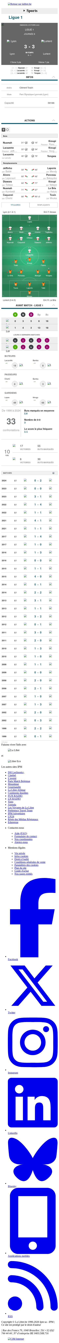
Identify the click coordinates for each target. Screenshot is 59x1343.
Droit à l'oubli (21, 859)
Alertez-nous (21, 842)
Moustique (13, 784)
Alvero (6, 174)
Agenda (12, 804)
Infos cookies (21, 856)
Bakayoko (52, 178)
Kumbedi (10, 191)
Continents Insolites (18, 793)
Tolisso (9, 184)
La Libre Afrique (16, 790)
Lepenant (10, 178)
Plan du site (20, 868)
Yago (10, 801)
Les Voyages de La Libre (21, 807)
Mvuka (53, 198)
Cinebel (12, 775)
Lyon (12, 53)
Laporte (51, 168)
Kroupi (36, 68)
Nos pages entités (23, 873)
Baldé (8, 171)
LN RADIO (14, 798)
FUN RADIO (15, 795)
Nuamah (21, 68)
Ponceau (53, 144)
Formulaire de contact (25, 836)
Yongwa (37, 73)
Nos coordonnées (23, 839)
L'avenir (12, 778)
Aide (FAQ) (20, 833)
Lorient (46, 53)
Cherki (9, 198)
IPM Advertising (16, 813)
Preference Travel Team (20, 810)
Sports (32, 10)
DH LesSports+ (16, 772)
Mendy (53, 171)
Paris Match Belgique (19, 781)
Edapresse (13, 822)
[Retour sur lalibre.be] (29, 4)
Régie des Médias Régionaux (23, 819)
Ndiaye (53, 184)
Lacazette (21, 70)
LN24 (11, 816)
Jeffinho (14, 151)
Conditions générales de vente (29, 862)
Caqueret (8, 194)
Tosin (53, 194)
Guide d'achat (21, 870)
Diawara (7, 181)
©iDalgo (4, 742)
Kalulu (53, 191)
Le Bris (52, 188)
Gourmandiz (14, 787)
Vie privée (19, 853)
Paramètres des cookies (26, 865)
